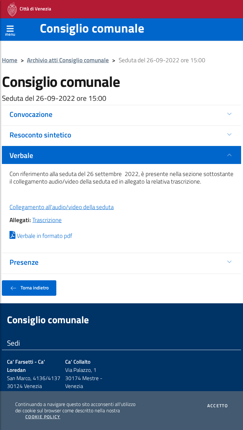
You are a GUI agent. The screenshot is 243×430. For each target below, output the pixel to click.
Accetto (217, 405)
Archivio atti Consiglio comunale (68, 60)
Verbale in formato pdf (44, 235)
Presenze (24, 262)
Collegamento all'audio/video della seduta (61, 207)
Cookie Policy (42, 417)
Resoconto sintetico (40, 134)
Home (9, 60)
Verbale (21, 155)
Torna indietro (34, 287)
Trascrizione (47, 220)
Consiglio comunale (92, 28)
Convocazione (31, 114)
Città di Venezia (34, 8)
